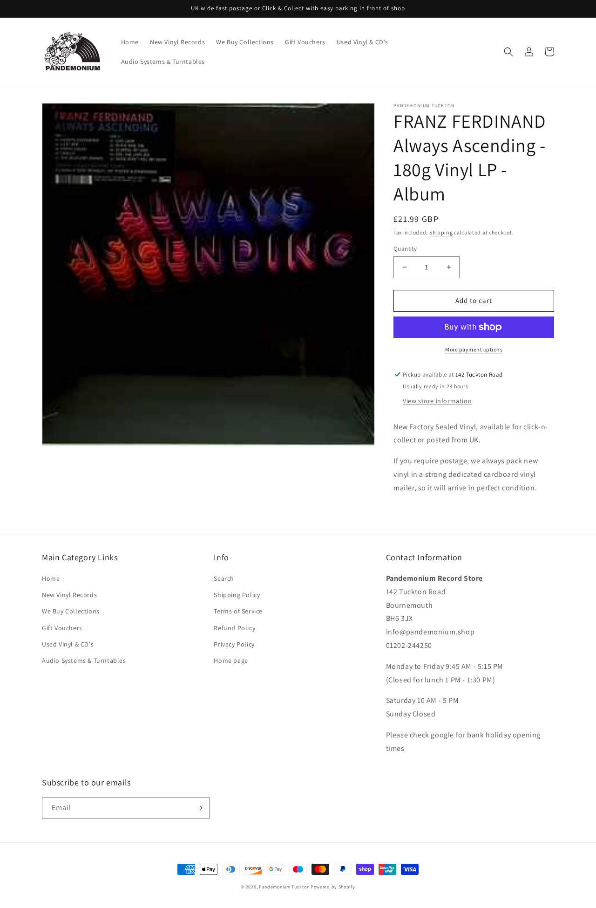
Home (51, 578)
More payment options (473, 349)
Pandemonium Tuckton (284, 887)
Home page (231, 660)
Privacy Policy (234, 644)
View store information (437, 401)
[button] (508, 51)
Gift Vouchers (62, 628)
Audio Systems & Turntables (84, 660)
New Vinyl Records (69, 595)
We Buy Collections (71, 611)
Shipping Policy (237, 595)
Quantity (405, 249)
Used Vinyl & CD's (68, 644)
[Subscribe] (199, 808)
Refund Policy (234, 628)
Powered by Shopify (333, 887)
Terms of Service (238, 611)
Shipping (441, 232)
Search (224, 578)
